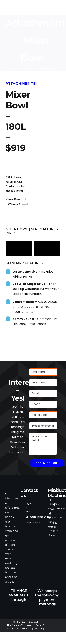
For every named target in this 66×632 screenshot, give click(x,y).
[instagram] (57, 622)
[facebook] (52, 622)
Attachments (57, 508)
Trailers (53, 531)
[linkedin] (57, 628)
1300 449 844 (28, 507)
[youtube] (52, 628)
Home (14, 68)
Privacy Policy (26, 628)
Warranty (40, 628)
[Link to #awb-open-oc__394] (58, 9)
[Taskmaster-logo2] (10, 3)
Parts (51, 535)
